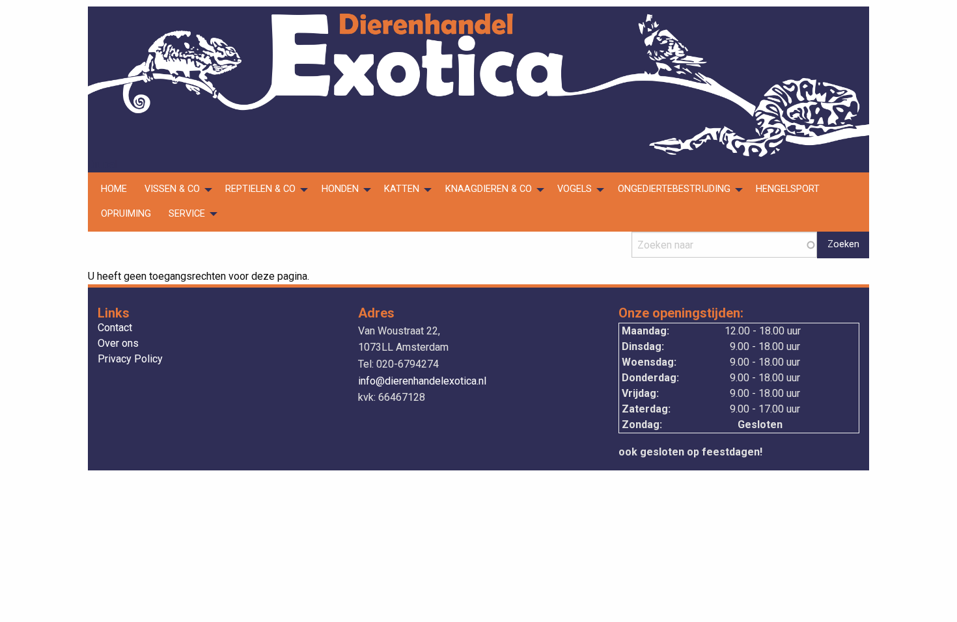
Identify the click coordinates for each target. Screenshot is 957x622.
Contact (115, 328)
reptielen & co (260, 189)
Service (187, 213)
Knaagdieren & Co (488, 189)
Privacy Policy (130, 359)
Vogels (574, 189)
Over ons (118, 343)
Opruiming (126, 213)
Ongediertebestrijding (674, 189)
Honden (340, 189)
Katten (401, 189)
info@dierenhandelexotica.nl (422, 381)
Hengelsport (788, 189)
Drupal (102, 164)
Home (114, 189)
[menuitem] (113, 190)
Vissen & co (172, 189)
